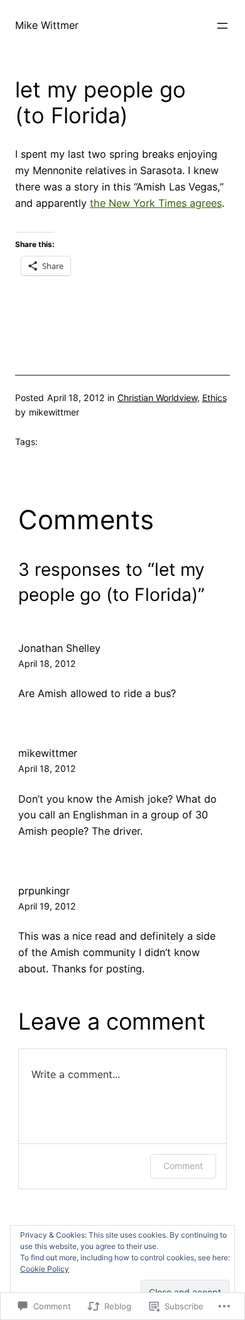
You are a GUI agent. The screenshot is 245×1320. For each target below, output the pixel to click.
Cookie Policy (44, 1268)
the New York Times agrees (156, 203)
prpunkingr (44, 890)
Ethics (214, 397)
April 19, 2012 (47, 906)
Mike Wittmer (47, 25)
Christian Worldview (157, 397)
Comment (183, 1165)
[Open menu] (222, 25)
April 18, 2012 (47, 663)
